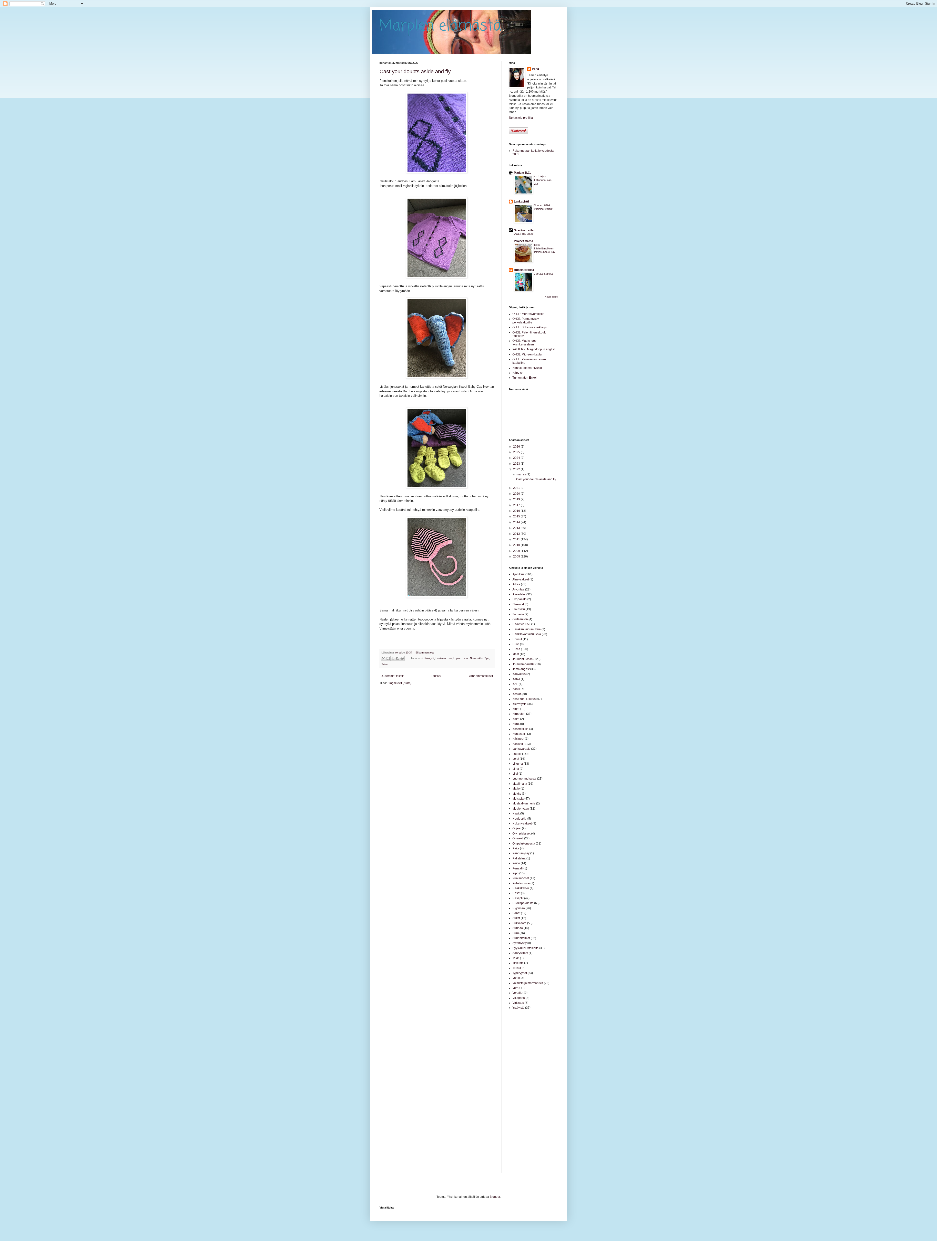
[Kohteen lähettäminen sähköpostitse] (383, 658)
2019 (517, 499)
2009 (517, 551)
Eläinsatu (518, 609)
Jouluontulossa (522, 659)
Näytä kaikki (551, 297)
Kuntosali (518, 734)
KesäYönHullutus (524, 699)
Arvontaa (518, 589)
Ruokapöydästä (522, 903)
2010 (517, 545)
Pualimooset (520, 878)
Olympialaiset (521, 833)
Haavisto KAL (521, 624)
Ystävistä (518, 1007)
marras (522, 474)
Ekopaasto (519, 599)
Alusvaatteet (520, 579)
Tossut (516, 968)
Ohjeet (516, 828)
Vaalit (516, 978)
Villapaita (518, 998)
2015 (517, 516)
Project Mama (523, 241)
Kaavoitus (519, 674)
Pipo (486, 658)
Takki (515, 958)
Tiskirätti (517, 963)
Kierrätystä (519, 704)
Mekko (516, 793)
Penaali (517, 868)
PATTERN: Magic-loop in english (534, 349)
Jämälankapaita (543, 273)
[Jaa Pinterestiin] (402, 658)
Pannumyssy (521, 853)
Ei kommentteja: (425, 652)
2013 (517, 528)
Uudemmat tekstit (392, 676)
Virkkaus (518, 1003)
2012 (517, 533)
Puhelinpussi (521, 883)
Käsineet (518, 738)
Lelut (465, 658)
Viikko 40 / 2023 (523, 234)
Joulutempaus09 (523, 664)
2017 (517, 505)
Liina (515, 768)
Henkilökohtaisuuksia (526, 634)
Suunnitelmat (521, 938)
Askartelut (519, 594)
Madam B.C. (522, 172)
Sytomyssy (519, 943)
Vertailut (517, 993)
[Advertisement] (523, 1091)
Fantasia (518, 614)
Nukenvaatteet (522, 823)
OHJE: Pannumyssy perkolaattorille (525, 320)
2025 (517, 452)
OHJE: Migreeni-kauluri (527, 354)
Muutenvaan (520, 808)
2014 (517, 522)
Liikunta (517, 763)
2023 (517, 463)
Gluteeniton (520, 619)
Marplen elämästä (440, 26)
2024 (517, 458)
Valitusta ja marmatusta (527, 983)
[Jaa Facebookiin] (397, 658)
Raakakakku (520, 888)
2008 (517, 556)
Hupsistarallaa (524, 270)
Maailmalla (519, 783)
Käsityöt (429, 658)
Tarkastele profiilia (521, 117)
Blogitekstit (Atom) (399, 683)
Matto (516, 788)
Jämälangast (521, 669)
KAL (515, 684)
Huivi (515, 644)
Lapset (457, 658)
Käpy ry (517, 372)
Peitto (516, 863)
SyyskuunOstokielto (525, 948)
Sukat (384, 664)
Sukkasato (519, 923)
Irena (535, 69)
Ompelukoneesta (523, 843)
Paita (515, 848)
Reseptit (517, 898)
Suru (515, 933)
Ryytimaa (518, 908)
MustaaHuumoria (523, 803)
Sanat (516, 913)
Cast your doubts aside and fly (415, 71)
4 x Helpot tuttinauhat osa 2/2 (542, 180)
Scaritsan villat (524, 230)
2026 (517, 446)
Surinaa (517, 928)
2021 (517, 488)
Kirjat (515, 709)
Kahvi (516, 679)
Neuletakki (476, 658)
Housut (517, 639)
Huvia (516, 649)
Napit (515, 813)
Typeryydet (519, 973)
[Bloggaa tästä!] (388, 658)
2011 (517, 539)
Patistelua (519, 858)
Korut (515, 724)
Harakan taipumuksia (526, 629)
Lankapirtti (521, 201)
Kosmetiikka (520, 729)
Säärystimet (520, 953)
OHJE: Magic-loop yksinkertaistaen (524, 342)
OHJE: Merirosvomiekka (528, 314)
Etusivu (436, 676)
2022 (517, 469)
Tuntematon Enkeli (524, 377)
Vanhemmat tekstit (481, 676)
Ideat (515, 654)
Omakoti (517, 838)
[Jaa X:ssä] (392, 658)
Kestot (516, 694)
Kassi (516, 689)
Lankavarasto (444, 658)
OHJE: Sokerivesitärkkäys (529, 327)
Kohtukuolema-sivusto (527, 368)
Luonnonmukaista (524, 778)
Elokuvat (518, 604)
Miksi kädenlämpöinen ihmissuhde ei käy (544, 248)
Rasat (516, 893)
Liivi (515, 773)
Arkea (516, 584)
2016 (517, 511)
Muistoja (518, 798)
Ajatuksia (518, 574)
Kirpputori (518, 714)
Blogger (495, 1196)
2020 (517, 493)
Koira (515, 719)
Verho (516, 988)
